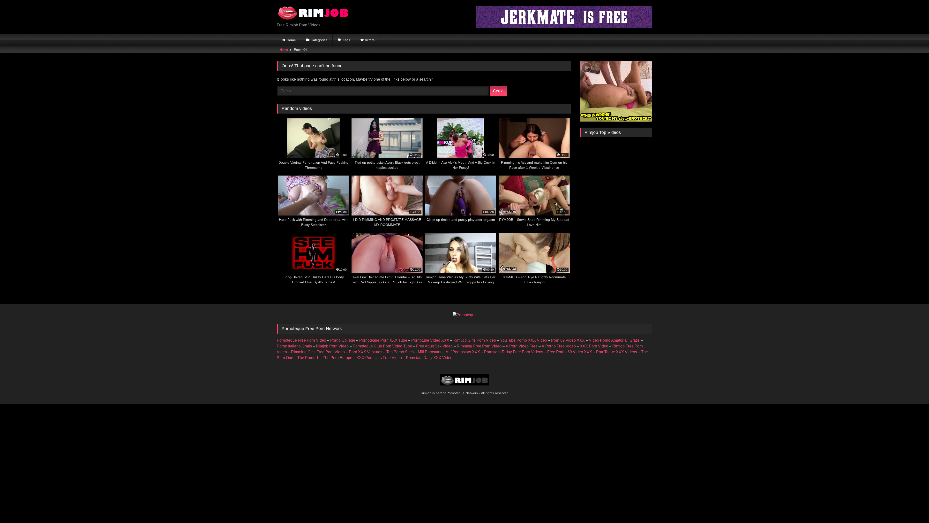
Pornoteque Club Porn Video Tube (382, 346)
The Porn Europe (337, 358)
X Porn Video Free (522, 346)
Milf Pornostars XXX (462, 352)
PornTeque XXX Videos (616, 352)
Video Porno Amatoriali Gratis (614, 340)
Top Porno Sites (400, 352)
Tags (346, 40)
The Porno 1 (308, 358)
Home (291, 40)
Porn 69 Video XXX (568, 340)
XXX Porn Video (594, 346)
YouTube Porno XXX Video (523, 340)
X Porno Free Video (559, 346)
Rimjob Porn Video (332, 346)
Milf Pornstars (429, 352)
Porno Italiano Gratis (294, 346)
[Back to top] (914, 508)
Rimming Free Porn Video (479, 346)
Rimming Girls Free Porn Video (318, 352)
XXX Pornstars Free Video (379, 358)
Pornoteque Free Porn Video (301, 340)
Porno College (342, 340)
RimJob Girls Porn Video (474, 340)
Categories (319, 40)
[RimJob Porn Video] (313, 13)
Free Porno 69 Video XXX (569, 352)
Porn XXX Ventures (365, 352)
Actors (370, 40)
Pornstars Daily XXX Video (429, 358)
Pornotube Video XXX (430, 340)
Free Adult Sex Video (434, 346)
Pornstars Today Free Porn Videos (513, 352)
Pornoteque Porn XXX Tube (383, 340)
